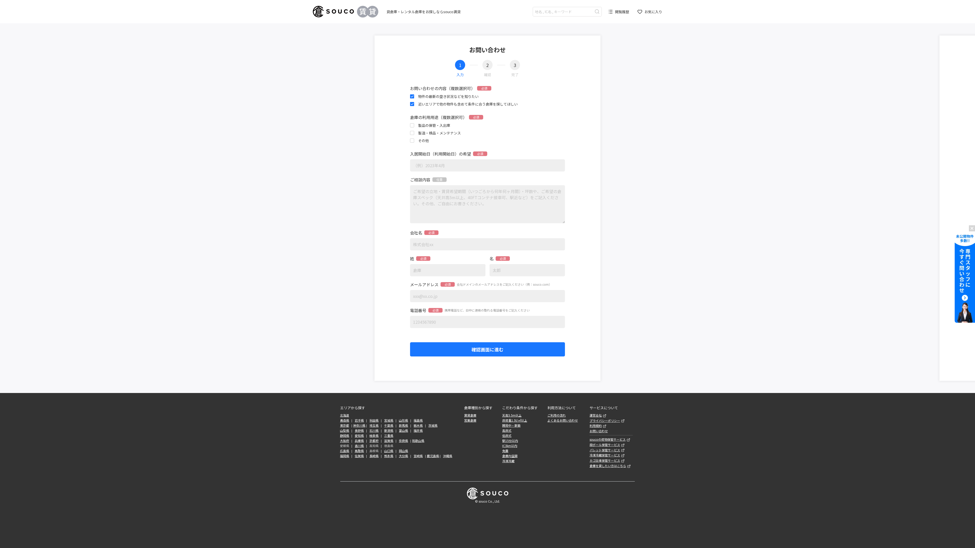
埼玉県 (374, 425)
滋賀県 (388, 441)
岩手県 (359, 420)
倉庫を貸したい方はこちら (608, 466)
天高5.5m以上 (512, 415)
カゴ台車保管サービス (605, 460)
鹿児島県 (433, 456)
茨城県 (432, 425)
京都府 (374, 441)
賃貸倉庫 (470, 415)
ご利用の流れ (556, 415)
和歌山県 (418, 441)
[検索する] (597, 11)
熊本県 (388, 456)
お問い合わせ (599, 431)
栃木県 (418, 425)
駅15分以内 (510, 441)
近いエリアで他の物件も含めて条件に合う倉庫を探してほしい (468, 104)
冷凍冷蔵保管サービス (605, 455)
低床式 (506, 436)
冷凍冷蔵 (508, 461)
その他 (423, 140)
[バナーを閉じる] (972, 228)
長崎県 (374, 456)
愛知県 (359, 436)
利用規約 (596, 426)
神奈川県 (359, 425)
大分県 (403, 456)
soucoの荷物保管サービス (608, 439)
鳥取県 (359, 451)
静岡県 (344, 436)
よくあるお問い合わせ (562, 420)
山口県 (388, 451)
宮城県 (388, 420)
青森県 (344, 420)
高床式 (506, 431)
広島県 (344, 451)
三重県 (388, 436)
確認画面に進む (487, 349)
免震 (505, 451)
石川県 (374, 431)
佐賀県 (359, 456)
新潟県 (388, 431)
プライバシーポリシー (605, 421)
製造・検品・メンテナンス (439, 132)
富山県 (403, 431)
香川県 (359, 446)
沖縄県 (447, 456)
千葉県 (388, 425)
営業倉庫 (470, 420)
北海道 (344, 415)
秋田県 (374, 420)
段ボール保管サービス (605, 445)
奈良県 (403, 441)
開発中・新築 (511, 425)
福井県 (418, 431)
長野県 (359, 431)
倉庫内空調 (509, 456)
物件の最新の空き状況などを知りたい (448, 96)
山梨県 (344, 431)
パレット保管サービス (605, 450)
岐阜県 (374, 436)
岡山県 (403, 451)
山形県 (403, 420)
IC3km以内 (509, 446)
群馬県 (403, 425)
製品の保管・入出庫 (434, 125)
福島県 (418, 420)
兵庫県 (359, 441)
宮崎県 (418, 456)
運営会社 (596, 415)
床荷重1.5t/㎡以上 (514, 420)
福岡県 (344, 456)
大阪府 (344, 441)
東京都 (344, 425)
